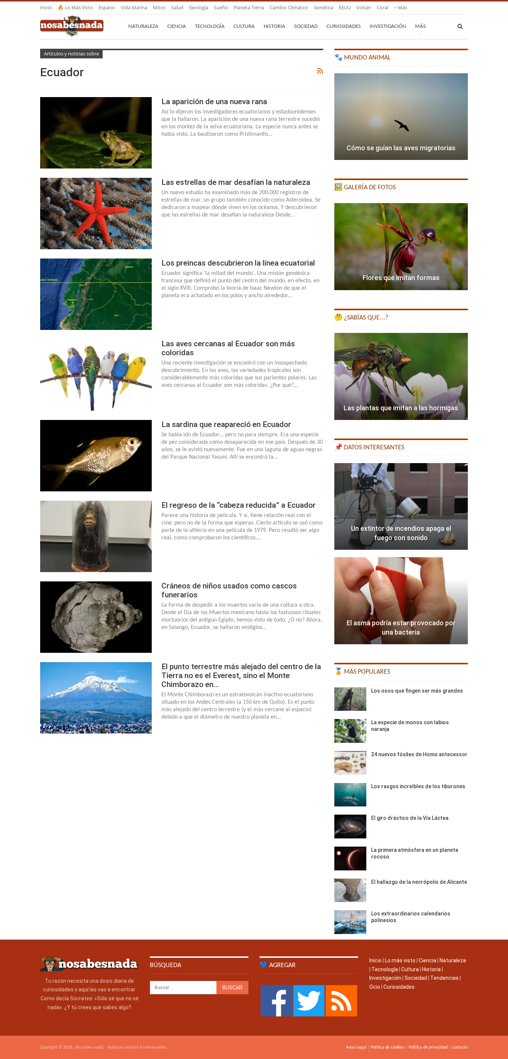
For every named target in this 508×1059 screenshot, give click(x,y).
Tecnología (210, 26)
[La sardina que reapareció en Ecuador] (96, 455)
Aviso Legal (356, 1047)
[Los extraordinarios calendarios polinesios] (350, 922)
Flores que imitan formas (401, 278)
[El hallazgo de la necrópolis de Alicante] (350, 890)
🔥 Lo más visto (75, 7)
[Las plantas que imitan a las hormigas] (401, 376)
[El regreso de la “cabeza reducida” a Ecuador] (96, 536)
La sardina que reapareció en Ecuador (226, 424)
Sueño (221, 7)
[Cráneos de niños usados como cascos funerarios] (96, 617)
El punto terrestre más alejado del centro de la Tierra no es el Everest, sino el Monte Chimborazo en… (241, 675)
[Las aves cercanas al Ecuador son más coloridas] (96, 375)
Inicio (46, 7)
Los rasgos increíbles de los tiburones (418, 786)
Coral (382, 7)
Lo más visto (400, 960)
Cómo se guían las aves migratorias (401, 148)
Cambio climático (289, 7)
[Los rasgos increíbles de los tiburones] (350, 795)
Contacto (460, 1047)
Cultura (244, 26)
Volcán (363, 7)
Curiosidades (344, 26)
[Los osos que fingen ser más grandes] (350, 699)
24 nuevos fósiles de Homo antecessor (419, 754)
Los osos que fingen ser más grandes (417, 691)
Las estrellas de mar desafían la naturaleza (235, 182)
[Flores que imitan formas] (401, 247)
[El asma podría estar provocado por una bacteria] (401, 601)
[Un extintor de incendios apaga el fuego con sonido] (401, 507)
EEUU (345, 7)
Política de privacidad (428, 1047)
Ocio (374, 987)
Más (402, 7)
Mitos (159, 7)
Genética (323, 7)
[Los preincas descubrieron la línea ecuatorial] (96, 294)
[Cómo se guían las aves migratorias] (401, 117)
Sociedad (306, 26)
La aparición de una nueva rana (214, 101)
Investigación (388, 26)
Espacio (107, 7)
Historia (274, 26)
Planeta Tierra (249, 7)
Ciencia (176, 26)
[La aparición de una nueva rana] (96, 133)
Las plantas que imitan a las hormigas (401, 408)
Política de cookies (387, 1047)
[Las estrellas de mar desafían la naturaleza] (96, 213)
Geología (198, 7)
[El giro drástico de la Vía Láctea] (350, 826)
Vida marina (134, 7)
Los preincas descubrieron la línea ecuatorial (238, 263)
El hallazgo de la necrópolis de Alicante (419, 882)
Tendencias (444, 978)
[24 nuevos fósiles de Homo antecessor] (350, 763)
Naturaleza (143, 26)
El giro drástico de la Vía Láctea (409, 818)
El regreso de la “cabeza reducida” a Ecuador (238, 505)
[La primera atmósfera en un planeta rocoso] (350, 858)
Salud (177, 7)
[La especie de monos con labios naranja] (350, 731)
